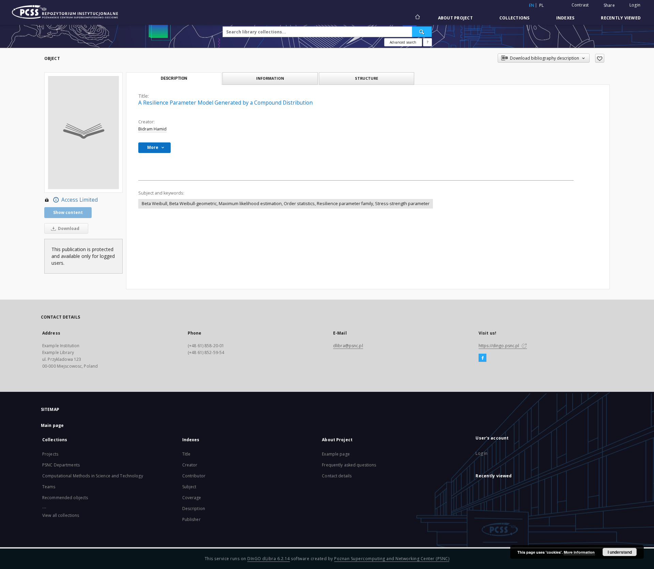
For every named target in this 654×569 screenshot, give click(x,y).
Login (634, 5)
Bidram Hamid (152, 129)
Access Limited (79, 199)
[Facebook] (482, 358)
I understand (620, 552)
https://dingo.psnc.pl (499, 346)
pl (541, 5)
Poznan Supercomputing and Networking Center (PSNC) (391, 559)
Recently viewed (621, 18)
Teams (49, 487)
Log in (481, 453)
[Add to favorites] (599, 58)
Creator (190, 465)
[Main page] (417, 17)
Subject (189, 487)
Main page (52, 425)
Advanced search (403, 42)
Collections (514, 18)
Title (186, 454)
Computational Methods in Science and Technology (92, 476)
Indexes (565, 18)
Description (193, 508)
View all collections (60, 515)
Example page (335, 454)
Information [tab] (270, 78)
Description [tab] (174, 78)
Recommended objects (65, 498)
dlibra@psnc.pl (348, 346)
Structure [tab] (366, 78)
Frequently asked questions (349, 465)
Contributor (193, 476)
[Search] (422, 31)
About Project (455, 18)
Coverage (191, 498)
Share (609, 5)
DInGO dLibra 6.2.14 (268, 559)
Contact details (337, 476)
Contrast (580, 5)
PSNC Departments (61, 465)
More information (579, 552)
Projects (50, 454)
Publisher (191, 519)
